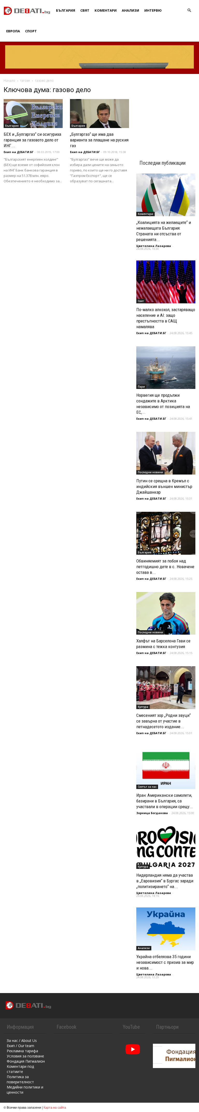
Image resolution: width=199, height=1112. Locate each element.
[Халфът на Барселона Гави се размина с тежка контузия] (165, 613)
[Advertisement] (165, 112)
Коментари (106, 10)
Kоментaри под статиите (20, 1069)
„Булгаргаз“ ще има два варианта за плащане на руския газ (99, 140)
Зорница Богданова (152, 813)
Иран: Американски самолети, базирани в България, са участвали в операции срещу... (164, 801)
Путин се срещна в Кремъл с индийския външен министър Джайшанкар (164, 486)
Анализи (130, 10)
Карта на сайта (55, 1107)
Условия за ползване (25, 1056)
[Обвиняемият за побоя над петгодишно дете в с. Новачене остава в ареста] (165, 533)
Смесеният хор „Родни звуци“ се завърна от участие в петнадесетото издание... (163, 721)
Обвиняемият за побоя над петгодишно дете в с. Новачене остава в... (165, 566)
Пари (141, 386)
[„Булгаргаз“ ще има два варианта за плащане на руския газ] (99, 113)
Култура (143, 707)
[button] (189, 10)
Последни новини (150, 472)
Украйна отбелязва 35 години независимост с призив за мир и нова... (165, 962)
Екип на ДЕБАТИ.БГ (18, 152)
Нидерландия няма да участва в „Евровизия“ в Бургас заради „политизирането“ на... (164, 881)
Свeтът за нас (147, 786)
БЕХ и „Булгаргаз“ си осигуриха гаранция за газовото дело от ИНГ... (32, 140)
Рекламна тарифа (22, 1050)
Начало (9, 80)
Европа (13, 31)
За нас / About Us (22, 1040)
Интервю (153, 10)
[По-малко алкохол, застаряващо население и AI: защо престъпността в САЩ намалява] (165, 281)
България (65, 10)
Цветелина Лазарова (153, 246)
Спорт (31, 31)
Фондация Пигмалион (26, 1061)
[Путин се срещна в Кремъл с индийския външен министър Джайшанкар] (165, 453)
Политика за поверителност (20, 1079)
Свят (84, 10)
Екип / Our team (20, 1045)
